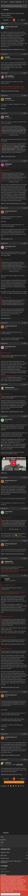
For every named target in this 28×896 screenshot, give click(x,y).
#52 (24, 416)
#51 (24, 384)
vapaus (7, 116)
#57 (24, 575)
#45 (24, 113)
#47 (24, 208)
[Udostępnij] (24, 23)
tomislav (7, 57)
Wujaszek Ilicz (9, 561)
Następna (22, 20)
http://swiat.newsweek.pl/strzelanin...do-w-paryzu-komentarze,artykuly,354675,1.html (12, 87)
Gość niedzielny (9, 76)
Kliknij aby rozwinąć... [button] (14, 135)
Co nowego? (4, 866)
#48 (24, 243)
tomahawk (8, 98)
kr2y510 (7, 579)
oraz (11, 91)
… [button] (15, 20)
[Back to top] (27, 54)
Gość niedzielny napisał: (7, 585)
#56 (24, 558)
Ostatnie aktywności (5, 871)
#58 (24, 691)
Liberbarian (8, 164)
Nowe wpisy (3, 869)
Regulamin (3, 839)
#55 (24, 540)
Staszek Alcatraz (9, 387)
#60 (24, 759)
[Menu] (1, 2)
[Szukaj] (26, 2)
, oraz (13, 553)
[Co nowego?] (23, 2)
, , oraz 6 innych (14, 49)
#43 (24, 73)
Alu (2, 17)
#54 (24, 508)
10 (18, 20)
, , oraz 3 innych (11, 687)
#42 (24, 54)
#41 (26, 23)
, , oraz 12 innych (12, 774)
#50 (24, 343)
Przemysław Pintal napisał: (8, 637)
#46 (24, 161)
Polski (2, 837)
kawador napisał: (6, 297)
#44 (24, 95)
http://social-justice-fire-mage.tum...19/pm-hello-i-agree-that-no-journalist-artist (14, 571)
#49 (24, 322)
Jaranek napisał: (5, 170)
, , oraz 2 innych (13, 411)
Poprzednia (6, 20)
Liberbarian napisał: (6, 616)
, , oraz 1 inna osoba (14, 203)
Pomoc (2, 842)
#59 (24, 734)
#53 (24, 477)
